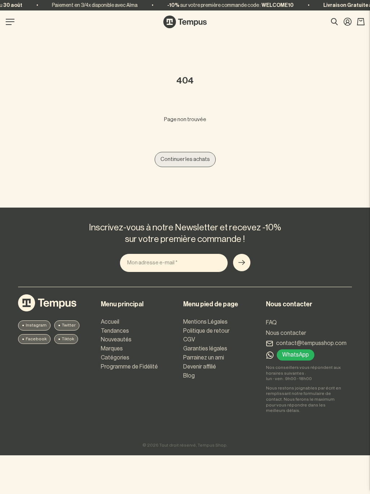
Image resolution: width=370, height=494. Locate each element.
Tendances (115, 331)
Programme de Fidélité (129, 367)
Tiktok (68, 339)
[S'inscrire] (242, 263)
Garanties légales (205, 349)
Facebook (36, 339)
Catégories (115, 358)
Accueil (110, 322)
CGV (189, 339)
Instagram (36, 325)
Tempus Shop (212, 445)
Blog (189, 376)
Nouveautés (116, 339)
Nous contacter (286, 333)
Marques (112, 349)
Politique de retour (206, 331)
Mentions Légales (205, 322)
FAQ (271, 322)
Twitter (69, 325)
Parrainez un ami (203, 358)
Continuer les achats (185, 159)
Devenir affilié (199, 367)
